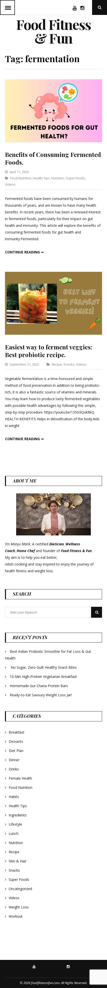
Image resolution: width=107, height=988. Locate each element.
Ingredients (18, 815)
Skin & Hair (17, 861)
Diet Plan (16, 750)
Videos (10, 184)
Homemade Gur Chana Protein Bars (39, 685)
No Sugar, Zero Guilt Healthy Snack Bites (44, 667)
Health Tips (41, 178)
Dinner (14, 759)
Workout (16, 916)
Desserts (16, 741)
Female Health (20, 778)
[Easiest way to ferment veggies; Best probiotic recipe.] (53, 333)
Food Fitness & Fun (53, 31)
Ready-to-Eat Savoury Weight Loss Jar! (41, 695)
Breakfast (16, 732)
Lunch (13, 833)
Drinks (14, 769)
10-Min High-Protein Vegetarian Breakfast (44, 676)
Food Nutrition (20, 178)
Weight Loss (19, 907)
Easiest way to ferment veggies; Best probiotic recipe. (48, 351)
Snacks (68, 364)
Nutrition (57, 178)
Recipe (57, 364)
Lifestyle (15, 824)
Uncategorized (20, 888)
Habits (14, 796)
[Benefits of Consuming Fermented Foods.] (53, 141)
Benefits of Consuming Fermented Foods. (53, 158)
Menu (7, 7)
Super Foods (75, 178)
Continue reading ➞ (24, 252)
